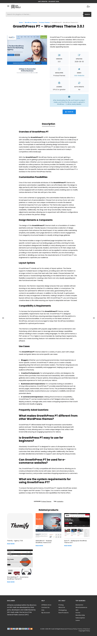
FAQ (42, 610)
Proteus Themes (44, 22)
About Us (61, 607)
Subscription (80, 618)
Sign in (70, 112)
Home (21, 22)
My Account (45, 613)
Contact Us (45, 607)
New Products (63, 613)
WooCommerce (81, 607)
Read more (10, 543)
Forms (78, 613)
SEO (77, 610)
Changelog (62, 610)
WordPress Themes (31, 22)
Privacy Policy (72, 629)
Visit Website (79, 75)
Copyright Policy (84, 631)
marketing (60, 501)
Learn (78, 620)
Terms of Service (83, 629)
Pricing (60, 605)
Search (87, 14)
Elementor (79, 605)
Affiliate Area (46, 605)
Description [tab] (48, 123)
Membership (80, 615)
